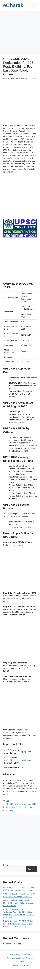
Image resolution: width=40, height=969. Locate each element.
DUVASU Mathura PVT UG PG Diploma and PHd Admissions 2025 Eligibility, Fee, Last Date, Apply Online (20, 924)
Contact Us (20, 962)
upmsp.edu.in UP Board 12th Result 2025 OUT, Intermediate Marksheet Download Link (18, 903)
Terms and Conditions (15, 958)
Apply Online (27, 752)
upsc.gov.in (26, 362)
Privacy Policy (15, 955)
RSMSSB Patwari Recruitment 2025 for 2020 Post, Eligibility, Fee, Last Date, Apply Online (19, 807)
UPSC (23, 767)
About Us (29, 958)
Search (6, 865)
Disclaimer (26, 955)
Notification (26, 760)
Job (22, 357)
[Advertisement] (20, 33)
